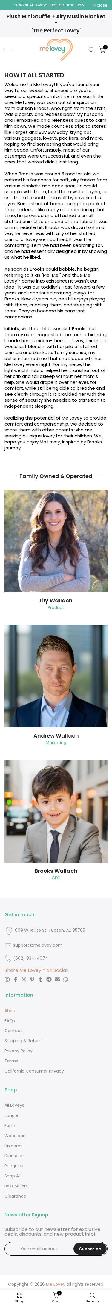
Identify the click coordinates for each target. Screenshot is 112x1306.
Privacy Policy (18, 1051)
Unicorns (13, 1146)
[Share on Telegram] (49, 979)
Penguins (13, 1166)
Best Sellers (16, 1186)
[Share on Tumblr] (40, 979)
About (10, 1011)
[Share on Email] (57, 979)
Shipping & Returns (24, 1041)
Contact (13, 1031)
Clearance (15, 1196)
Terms (11, 1061)
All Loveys (14, 1105)
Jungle (11, 1115)
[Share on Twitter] (24, 979)
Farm (9, 1126)
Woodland (15, 1136)
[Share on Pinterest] (32, 979)
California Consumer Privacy (34, 1071)
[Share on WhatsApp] (65, 979)
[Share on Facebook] (15, 979)
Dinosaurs (14, 1156)
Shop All (12, 1176)
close (102, 5)
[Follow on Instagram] (7, 979)
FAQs (9, 1021)
